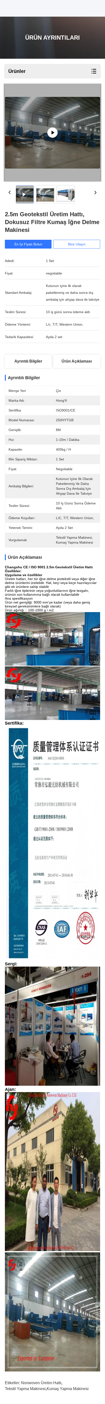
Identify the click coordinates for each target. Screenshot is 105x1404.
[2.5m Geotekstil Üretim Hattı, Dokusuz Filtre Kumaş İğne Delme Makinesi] (52, 133)
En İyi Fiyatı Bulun (28, 244)
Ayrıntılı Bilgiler (28, 361)
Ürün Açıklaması (77, 361)
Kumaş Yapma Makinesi (68, 1389)
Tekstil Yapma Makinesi (25, 1389)
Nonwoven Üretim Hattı (41, 1383)
